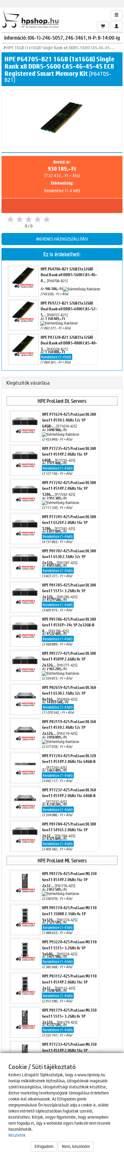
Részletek (17, 1135)
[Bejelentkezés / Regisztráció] (116, 26)
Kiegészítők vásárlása (28, 383)
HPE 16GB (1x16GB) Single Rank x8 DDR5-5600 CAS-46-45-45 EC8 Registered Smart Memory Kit (60, 47)
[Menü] (116, 15)
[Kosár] (103, 26)
